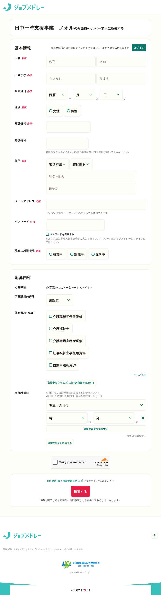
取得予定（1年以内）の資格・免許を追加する (71, 382)
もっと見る (140, 375)
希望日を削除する (136, 435)
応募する (80, 491)
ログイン (139, 48)
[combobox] (96, 204)
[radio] (54, 110)
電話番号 (23, 123)
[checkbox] (60, 234)
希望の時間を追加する (96, 429)
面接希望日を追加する (60, 442)
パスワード (25, 221)
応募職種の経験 (25, 296)
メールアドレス (28, 201)
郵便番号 (20, 140)
